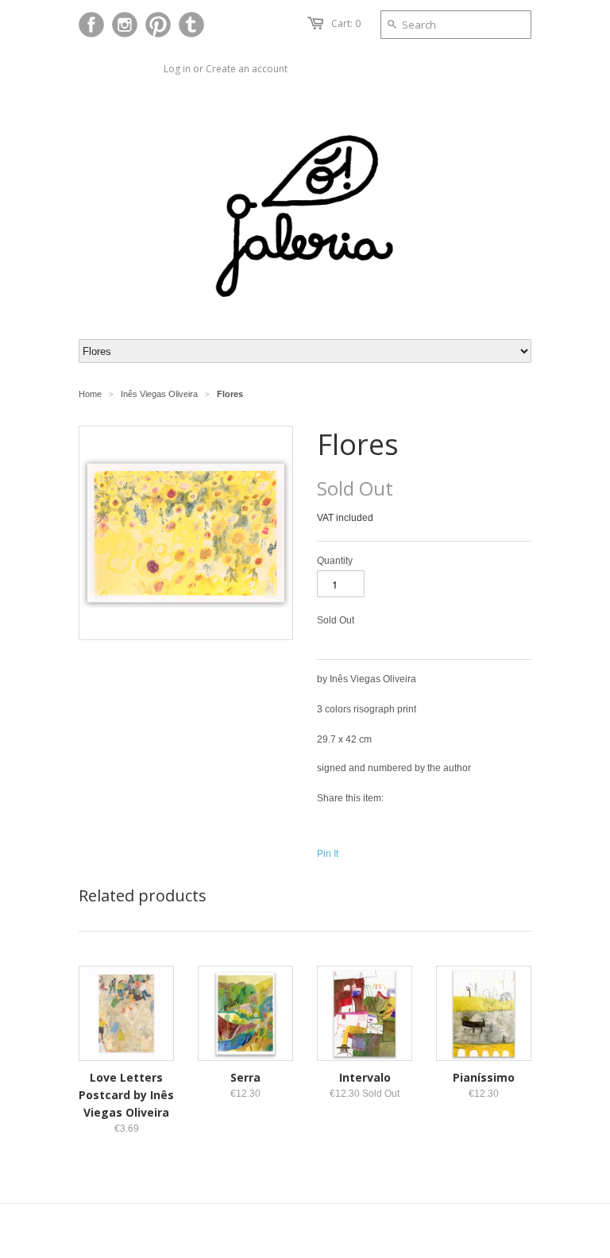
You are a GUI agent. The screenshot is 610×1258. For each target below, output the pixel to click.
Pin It (327, 853)
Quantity (335, 560)
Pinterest (158, 24)
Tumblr (191, 24)
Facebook (91, 24)
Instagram (124, 24)
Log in (177, 68)
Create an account (247, 68)
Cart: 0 (346, 23)
